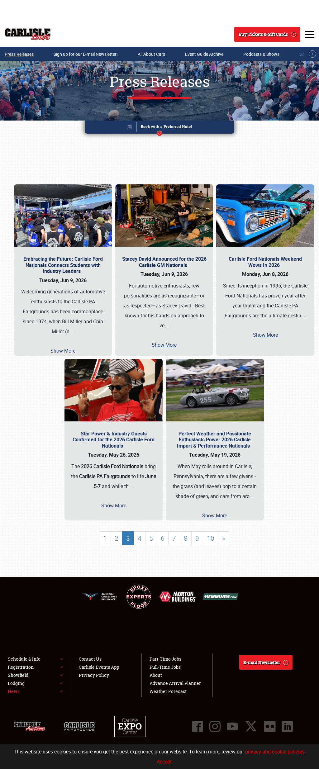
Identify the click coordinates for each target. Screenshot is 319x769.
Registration (21, 667)
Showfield (18, 675)
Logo (28, 34)
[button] (159, 128)
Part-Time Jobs (165, 659)
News (14, 691)
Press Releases (19, 54)
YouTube (232, 726)
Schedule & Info (24, 659)
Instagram (215, 726)
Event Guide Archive (204, 54)
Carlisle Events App (99, 667)
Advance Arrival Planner (175, 683)
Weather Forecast (168, 691)
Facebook (197, 726)
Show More (62, 350)
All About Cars (151, 54)
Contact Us (90, 659)
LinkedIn (287, 726)
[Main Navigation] (309, 34)
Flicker (269, 726)
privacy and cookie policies (274, 751)
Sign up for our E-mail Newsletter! (86, 54)
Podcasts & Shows (261, 54)
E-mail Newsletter (261, 662)
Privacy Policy (94, 675)
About (156, 675)
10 (210, 538)
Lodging (16, 683)
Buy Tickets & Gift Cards (263, 34)
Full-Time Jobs (165, 667)
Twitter (251, 726)
